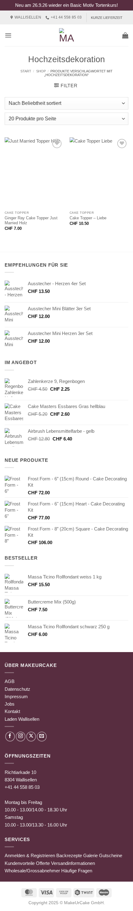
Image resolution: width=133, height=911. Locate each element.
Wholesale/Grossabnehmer (32, 870)
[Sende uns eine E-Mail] (41, 736)
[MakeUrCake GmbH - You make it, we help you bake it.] (66, 35)
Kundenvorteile (20, 863)
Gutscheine (110, 855)
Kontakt (12, 711)
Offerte (43, 863)
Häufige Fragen (76, 870)
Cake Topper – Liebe (88, 218)
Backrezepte (69, 855)
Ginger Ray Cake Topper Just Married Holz (31, 221)
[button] (8, 35)
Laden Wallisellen (22, 719)
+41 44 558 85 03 (22, 787)
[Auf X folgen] (31, 736)
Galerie (90, 855)
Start (25, 71)
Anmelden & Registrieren (30, 855)
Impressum (16, 696)
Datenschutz (17, 689)
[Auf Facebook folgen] (10, 736)
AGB (10, 681)
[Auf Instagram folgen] (20, 736)
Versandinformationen (73, 863)
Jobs (10, 704)
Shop (41, 71)
